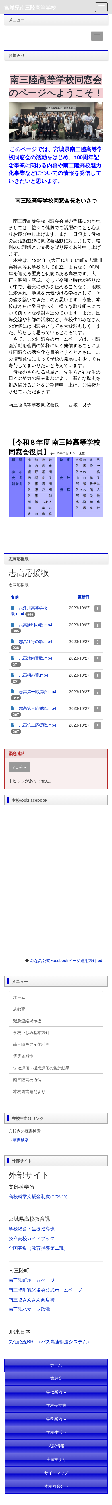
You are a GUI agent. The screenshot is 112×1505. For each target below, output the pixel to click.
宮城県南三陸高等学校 (30, 7)
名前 (15, 597)
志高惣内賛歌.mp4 (35, 658)
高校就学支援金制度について (38, 1196)
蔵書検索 (21, 1139)
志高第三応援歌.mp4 (37, 708)
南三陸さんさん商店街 (32, 1299)
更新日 (84, 597)
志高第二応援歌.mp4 (37, 725)
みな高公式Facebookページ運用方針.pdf (66, 960)
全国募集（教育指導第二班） (38, 1248)
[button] (56, 1486)
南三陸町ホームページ (32, 1280)
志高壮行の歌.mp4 (35, 641)
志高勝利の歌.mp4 (35, 624)
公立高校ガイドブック (32, 1238)
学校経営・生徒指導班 (32, 1228)
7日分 (18, 767)
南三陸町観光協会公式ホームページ (45, 1289)
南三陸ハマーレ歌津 (29, 1309)
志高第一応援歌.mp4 (37, 691)
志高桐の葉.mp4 (33, 675)
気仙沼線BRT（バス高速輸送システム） (50, 1341)
